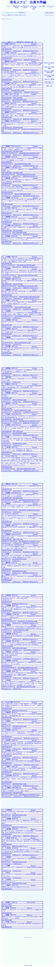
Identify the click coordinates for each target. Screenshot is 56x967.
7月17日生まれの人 (6, 81)
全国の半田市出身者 (18, 431)
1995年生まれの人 (17, 50)
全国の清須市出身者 (18, 230)
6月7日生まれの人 (6, 612)
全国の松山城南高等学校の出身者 (22, 342)
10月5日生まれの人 (6, 288)
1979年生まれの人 (17, 326)
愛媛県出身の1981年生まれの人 (30, 288)
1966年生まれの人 (16, 639)
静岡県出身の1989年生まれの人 (30, 155)
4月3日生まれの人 (6, 101)
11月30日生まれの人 (7, 59)
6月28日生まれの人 (6, 870)
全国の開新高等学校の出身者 (19, 784)
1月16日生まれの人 (6, 223)
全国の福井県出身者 (7, 127)
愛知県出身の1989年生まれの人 (30, 119)
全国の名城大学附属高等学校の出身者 (26, 468)
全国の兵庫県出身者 (7, 172)
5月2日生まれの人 (6, 375)
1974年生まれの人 (17, 491)
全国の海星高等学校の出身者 (19, 883)
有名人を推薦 (42, 6)
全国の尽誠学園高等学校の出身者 (22, 316)
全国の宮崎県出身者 (7, 665)
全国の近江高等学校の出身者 (19, 399)
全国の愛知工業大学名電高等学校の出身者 (29, 421)
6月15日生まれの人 (6, 532)
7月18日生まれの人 (6, 110)
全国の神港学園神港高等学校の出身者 (26, 174)
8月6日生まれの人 (6, 560)
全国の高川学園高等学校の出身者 (22, 194)
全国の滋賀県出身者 (7, 398)
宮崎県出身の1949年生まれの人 (31, 796)
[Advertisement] (22, 29)
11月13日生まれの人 (7, 92)
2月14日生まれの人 (6, 836)
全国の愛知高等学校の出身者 (19, 99)
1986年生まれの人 (17, 215)
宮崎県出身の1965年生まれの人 (30, 669)
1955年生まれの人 (17, 764)
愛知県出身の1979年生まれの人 (30, 326)
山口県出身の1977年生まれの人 (30, 412)
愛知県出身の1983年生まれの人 (30, 267)
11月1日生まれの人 (6, 719)
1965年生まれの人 (17, 658)
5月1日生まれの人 (6, 581)
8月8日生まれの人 (6, 335)
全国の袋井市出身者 (18, 151)
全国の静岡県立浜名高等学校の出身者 (26, 686)
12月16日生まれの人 (7, 738)
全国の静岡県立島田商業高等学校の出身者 (29, 500)
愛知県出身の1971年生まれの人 (30, 543)
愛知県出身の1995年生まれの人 (30, 50)
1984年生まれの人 (17, 234)
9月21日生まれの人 (6, 277)
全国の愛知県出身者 (7, 49)
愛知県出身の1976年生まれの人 (30, 435)
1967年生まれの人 (17, 632)
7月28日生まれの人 (6, 658)
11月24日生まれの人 (7, 650)
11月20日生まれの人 (7, 632)
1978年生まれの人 (16, 375)
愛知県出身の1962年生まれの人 (20, 710)
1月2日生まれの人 (6, 855)
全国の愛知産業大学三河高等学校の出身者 (29, 541)
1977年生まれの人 (17, 412)
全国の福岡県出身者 (7, 373)
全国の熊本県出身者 (7, 782)
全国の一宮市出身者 (18, 97)
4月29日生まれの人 (6, 523)
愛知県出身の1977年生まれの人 (30, 423)
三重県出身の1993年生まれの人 (31, 92)
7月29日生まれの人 (6, 195)
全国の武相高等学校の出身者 (19, 648)
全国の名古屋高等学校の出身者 (21, 630)
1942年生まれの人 (17, 870)
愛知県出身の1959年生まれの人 (31, 738)
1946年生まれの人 (16, 855)
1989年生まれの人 (17, 119)
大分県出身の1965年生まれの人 (30, 658)
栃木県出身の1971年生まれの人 (30, 552)
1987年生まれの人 (16, 185)
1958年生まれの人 (16, 748)
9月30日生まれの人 (6, 243)
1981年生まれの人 (17, 288)
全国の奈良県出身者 (7, 162)
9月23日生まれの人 (6, 669)
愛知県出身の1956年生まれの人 (30, 757)
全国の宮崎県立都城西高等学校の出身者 (27, 667)
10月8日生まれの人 (6, 401)
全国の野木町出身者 (18, 550)
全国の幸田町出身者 (18, 419)
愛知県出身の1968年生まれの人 (30, 612)
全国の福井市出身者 (18, 127)
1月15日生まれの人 (6, 391)
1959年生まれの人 (17, 738)
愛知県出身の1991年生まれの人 (30, 110)
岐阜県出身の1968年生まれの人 (30, 623)
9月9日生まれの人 (6, 748)
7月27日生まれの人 (6, 785)
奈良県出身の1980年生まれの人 (30, 309)
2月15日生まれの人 (6, 877)
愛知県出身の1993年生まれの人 (31, 59)
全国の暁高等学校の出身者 (17, 90)
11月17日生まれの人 (7, 764)
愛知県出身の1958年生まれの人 (30, 748)
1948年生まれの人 (6, 827)
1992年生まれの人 (16, 101)
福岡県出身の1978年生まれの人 (30, 375)
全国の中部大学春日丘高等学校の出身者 (27, 275)
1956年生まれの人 (16, 757)
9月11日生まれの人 (6, 491)
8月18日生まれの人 (6, 435)
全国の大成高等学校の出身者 (19, 232)
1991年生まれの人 (17, 110)
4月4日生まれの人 (6, 382)
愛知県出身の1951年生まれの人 (30, 773)
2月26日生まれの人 (6, 543)
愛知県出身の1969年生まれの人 (30, 573)
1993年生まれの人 (17, 59)
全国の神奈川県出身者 (7, 192)
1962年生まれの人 (17, 688)
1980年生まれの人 (17, 298)
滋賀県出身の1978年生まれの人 (30, 401)
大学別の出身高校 (49, 12)
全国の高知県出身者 (7, 333)
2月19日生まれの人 (6, 678)
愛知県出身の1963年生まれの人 (30, 678)
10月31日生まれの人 (7, 470)
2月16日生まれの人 (6, 70)
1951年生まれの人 (17, 773)
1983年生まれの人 (16, 267)
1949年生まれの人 (17, 796)
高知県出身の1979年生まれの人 (30, 335)
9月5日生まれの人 (6, 267)
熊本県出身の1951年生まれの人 (30, 785)
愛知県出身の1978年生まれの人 (30, 391)
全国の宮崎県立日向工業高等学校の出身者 (29, 794)
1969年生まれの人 (16, 573)
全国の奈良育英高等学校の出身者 (22, 163)
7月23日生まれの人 (6, 728)
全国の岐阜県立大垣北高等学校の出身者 (27, 621)
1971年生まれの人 (17, 543)
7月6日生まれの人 (6, 206)
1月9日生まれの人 (6, 817)
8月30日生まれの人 (6, 326)
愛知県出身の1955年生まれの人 (31, 764)
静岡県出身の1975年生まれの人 (30, 454)
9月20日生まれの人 (6, 165)
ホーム (8, 6)
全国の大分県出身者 (7, 657)
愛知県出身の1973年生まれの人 (30, 523)
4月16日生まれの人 (6, 309)
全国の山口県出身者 (7, 408)
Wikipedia (34, 44)
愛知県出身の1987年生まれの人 (30, 185)
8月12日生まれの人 (6, 234)
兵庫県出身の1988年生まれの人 (30, 176)
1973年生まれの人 (17, 512)
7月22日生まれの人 (6, 155)
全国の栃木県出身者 (7, 550)
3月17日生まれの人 (6, 50)
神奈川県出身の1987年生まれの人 (31, 195)
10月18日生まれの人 (7, 298)
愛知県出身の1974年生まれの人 (30, 491)
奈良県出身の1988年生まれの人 (30, 165)
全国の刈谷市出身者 (18, 539)
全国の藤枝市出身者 (18, 498)
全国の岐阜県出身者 (7, 294)
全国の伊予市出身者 (18, 284)
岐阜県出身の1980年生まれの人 (31, 298)
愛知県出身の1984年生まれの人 (30, 234)
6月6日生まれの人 (6, 185)
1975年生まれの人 (17, 445)
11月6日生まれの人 (6, 132)
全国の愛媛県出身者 (7, 284)
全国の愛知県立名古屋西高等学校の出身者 (29, 510)
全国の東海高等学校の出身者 (19, 726)
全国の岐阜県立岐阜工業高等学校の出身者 (29, 296)
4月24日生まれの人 (6, 119)
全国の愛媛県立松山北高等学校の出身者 (27, 286)
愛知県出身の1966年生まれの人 (30, 639)
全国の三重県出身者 (7, 88)
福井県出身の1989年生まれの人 (30, 132)
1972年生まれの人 (17, 532)
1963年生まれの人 (17, 678)
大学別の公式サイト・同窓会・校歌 (33, 8)
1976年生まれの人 (17, 435)
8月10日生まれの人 (6, 412)
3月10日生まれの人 (6, 552)
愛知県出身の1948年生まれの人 (30, 836)
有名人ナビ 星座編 (49, 79)
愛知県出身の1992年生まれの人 (30, 101)
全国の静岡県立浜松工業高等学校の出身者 (29, 153)
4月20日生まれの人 (6, 773)
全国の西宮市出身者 (18, 172)
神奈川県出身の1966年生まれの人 (32, 650)
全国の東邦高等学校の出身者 (19, 443)
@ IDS (30, 965)
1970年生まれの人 (16, 560)
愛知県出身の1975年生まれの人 (31, 470)
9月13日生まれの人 (6, 215)
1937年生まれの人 (17, 877)
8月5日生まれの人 (6, 757)
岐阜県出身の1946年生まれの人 (30, 855)
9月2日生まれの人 (6, 176)
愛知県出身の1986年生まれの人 (30, 215)
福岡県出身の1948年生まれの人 (20, 827)
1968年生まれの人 (16, 612)
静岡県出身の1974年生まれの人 (30, 501)
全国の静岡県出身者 (7, 151)
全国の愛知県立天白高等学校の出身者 (26, 265)
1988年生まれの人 (17, 165)
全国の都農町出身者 (18, 792)
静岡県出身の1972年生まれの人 (30, 532)
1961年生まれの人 (17, 728)
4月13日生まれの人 (6, 501)
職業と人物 (49, 86)
